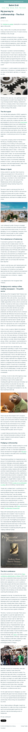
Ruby (19, 506)
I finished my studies (7, 24)
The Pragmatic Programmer (12, 508)
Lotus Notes (23, 122)
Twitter (25, 726)
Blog (7, 8)
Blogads (24, 451)
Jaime (15, 634)
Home (3, 8)
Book (16, 8)
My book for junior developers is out (13, 1)
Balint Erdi (14, 5)
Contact (22, 726)
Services (12, 8)
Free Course (22, 8)
